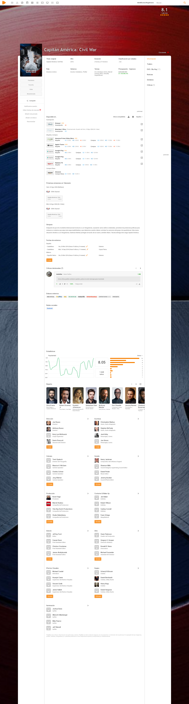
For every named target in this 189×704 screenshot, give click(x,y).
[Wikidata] (116, 298)
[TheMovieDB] (72, 298)
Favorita (31, 85)
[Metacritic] (81, 298)
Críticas (151, 85)
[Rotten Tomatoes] (92, 298)
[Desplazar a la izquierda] (132, 384)
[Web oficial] (51, 298)
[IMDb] (65, 298)
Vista (31, 89)
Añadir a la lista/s (31, 118)
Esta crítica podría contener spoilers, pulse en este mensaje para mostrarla (81, 279)
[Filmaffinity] (59, 298)
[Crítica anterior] (136, 268)
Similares (150, 80)
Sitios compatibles (119, 117)
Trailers (149, 64)
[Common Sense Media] (105, 298)
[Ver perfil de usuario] (49, 274)
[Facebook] (50, 310)
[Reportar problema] (128, 117)
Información (151, 59)
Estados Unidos (51, 72)
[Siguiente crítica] (140, 268)
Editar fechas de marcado (32, 110)
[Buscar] (184, 2)
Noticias (150, 75)
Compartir (32, 101)
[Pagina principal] (4, 4)
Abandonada (31, 94)
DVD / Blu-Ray (153, 69)
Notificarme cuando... (31, 106)
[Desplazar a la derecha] (136, 384)
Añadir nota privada (31, 114)
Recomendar (31, 121)
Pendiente (31, 80)
